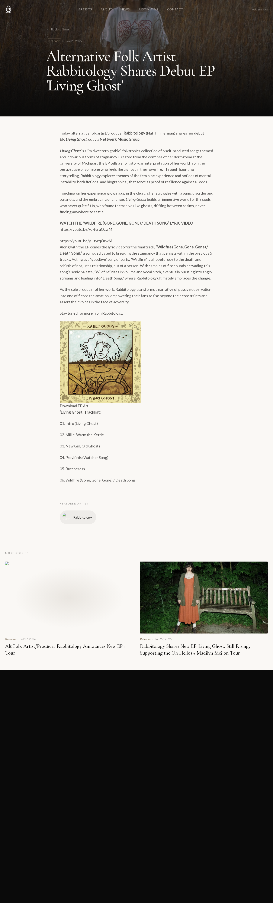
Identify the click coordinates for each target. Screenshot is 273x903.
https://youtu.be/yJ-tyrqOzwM (86, 229)
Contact (175, 9)
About (106, 9)
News (125, 9)
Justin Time (148, 9)
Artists (85, 9)
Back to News (60, 29)
